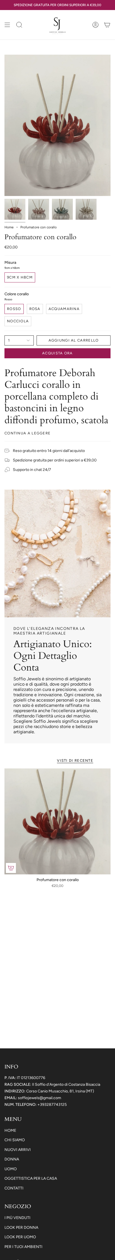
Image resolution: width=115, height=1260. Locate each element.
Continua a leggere (27, 433)
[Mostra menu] (7, 25)
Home (9, 227)
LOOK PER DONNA (21, 1227)
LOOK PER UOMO (20, 1237)
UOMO (10, 1169)
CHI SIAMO (14, 1140)
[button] (19, 25)
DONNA (11, 1159)
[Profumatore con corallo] (57, 821)
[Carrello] (107, 25)
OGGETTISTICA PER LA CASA (30, 1178)
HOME (10, 1130)
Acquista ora (57, 353)
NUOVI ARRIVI (17, 1149)
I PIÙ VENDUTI (17, 1217)
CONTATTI (13, 1188)
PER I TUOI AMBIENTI (23, 1246)
